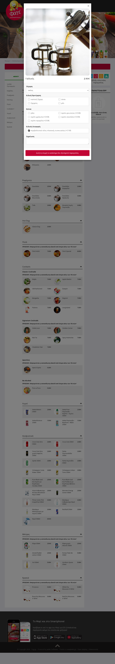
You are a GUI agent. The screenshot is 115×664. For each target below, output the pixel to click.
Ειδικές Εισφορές (33, 126)
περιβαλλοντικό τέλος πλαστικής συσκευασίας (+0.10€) (51, 130)
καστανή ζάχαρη (37, 99)
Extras (28, 109)
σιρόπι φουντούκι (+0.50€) (71, 113)
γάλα (32, 113)
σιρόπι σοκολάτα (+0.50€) (70, 117)
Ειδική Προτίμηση (33, 95)
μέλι (62, 103)
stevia (63, 99)
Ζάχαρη (29, 86)
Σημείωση (30, 136)
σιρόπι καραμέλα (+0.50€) (40, 121)
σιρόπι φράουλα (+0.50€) (40, 117)
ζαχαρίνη (34, 103)
